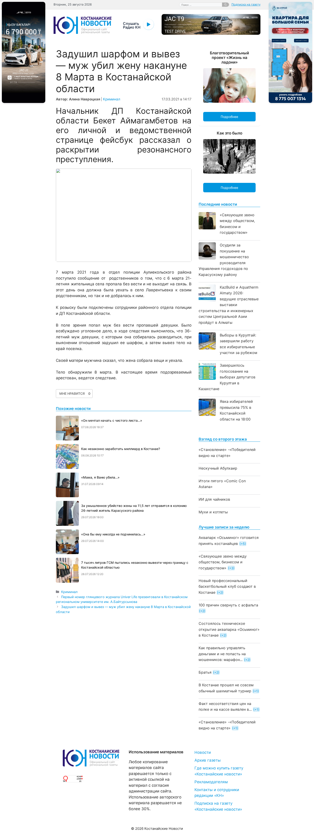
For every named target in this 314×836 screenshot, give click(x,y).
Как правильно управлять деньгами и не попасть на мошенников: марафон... (222, 654)
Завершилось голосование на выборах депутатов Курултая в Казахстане (227, 377)
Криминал (111, 99)
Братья (205, 672)
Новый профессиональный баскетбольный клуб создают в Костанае (227, 586)
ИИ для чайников (214, 499)
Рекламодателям (211, 782)
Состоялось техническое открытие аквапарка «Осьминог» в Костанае (229, 629)
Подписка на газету (245, 4)
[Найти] (225, 5)
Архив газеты (207, 760)
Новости (202, 752)
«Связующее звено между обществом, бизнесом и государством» (223, 562)
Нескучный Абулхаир (218, 468)
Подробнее (229, 117)
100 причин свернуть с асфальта (228, 605)
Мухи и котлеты (213, 512)
